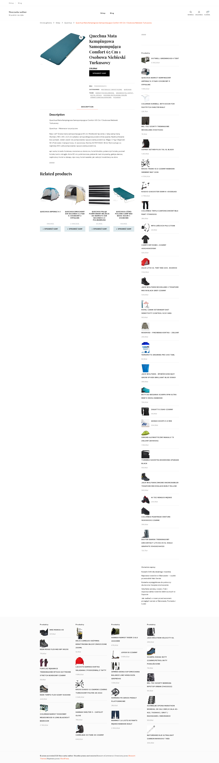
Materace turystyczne (111, 89)
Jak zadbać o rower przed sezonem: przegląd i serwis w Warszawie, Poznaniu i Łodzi (158, 601)
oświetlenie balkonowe (100, 97)
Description (87, 107)
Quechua (128, 89)
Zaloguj (199, 14)
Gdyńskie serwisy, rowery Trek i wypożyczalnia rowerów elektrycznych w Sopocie (158, 592)
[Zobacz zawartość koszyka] (207, 12)
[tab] (87, 106)
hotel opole (96, 95)
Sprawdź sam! (99, 73)
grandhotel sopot (124, 93)
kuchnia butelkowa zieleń (115, 95)
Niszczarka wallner (18, 12)
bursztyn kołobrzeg (105, 93)
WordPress (64, 759)
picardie (117, 97)
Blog (20, 3)
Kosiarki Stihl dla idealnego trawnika (156, 572)
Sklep (11, 3)
